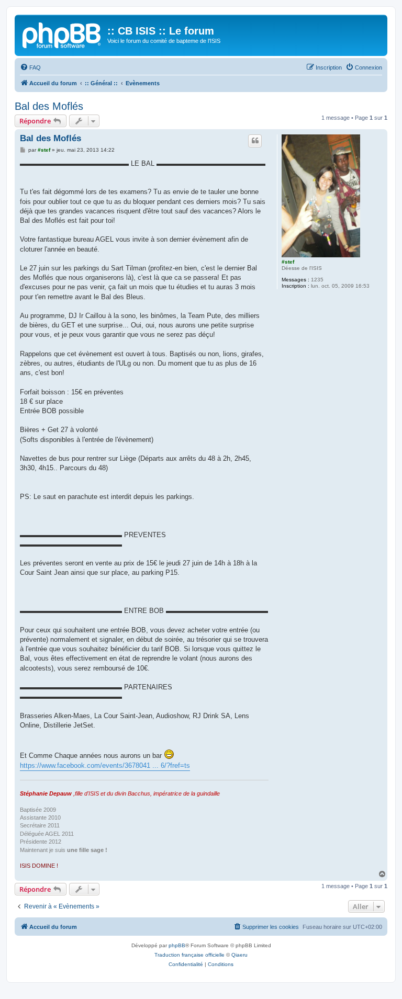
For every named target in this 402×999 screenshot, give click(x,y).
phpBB (177, 945)
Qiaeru (239, 955)
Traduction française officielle (189, 955)
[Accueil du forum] (62, 34)
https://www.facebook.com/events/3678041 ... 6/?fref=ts (105, 765)
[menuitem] (30, 67)
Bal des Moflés (49, 106)
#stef (288, 262)
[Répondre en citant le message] (255, 140)
